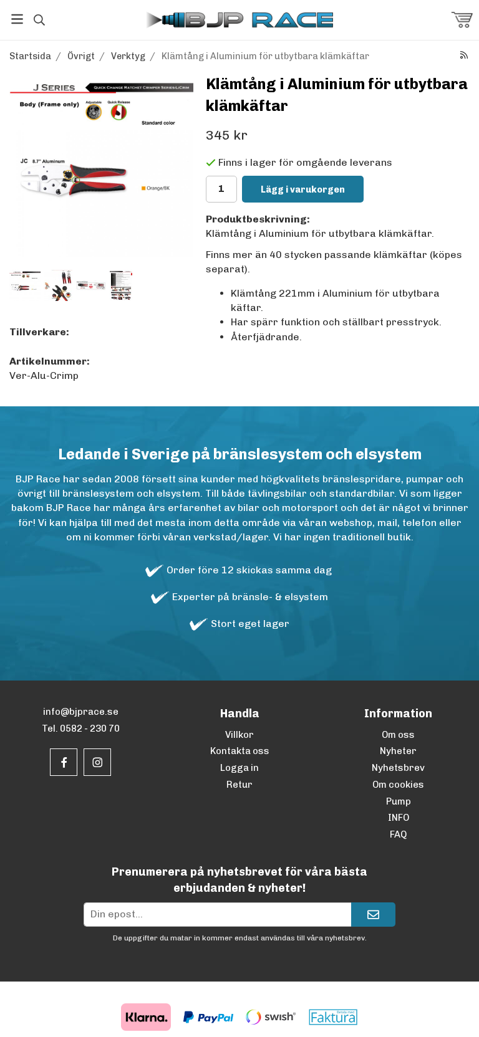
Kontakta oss (239, 751)
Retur (239, 784)
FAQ (398, 834)
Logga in (239, 767)
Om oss (398, 734)
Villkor (239, 734)
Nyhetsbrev (398, 767)
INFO (398, 817)
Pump (398, 801)
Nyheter (398, 751)
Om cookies (398, 784)
